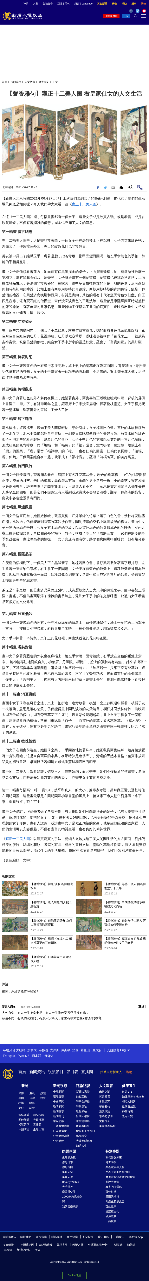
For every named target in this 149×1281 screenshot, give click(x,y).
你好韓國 (67, 1167)
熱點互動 (81, 1096)
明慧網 (118, 1244)
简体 (67, 3)
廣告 (114, 3)
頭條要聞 (23, 1114)
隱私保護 (56, 1236)
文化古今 (104, 1121)
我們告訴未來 (114, 1157)
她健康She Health (133, 1096)
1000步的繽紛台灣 (72, 1199)
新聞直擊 (58, 1111)
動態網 (131, 1244)
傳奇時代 (111, 1162)
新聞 (24, 1086)
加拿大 (32, 1050)
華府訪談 (58, 1121)
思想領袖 (81, 1111)
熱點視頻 (38, 1114)
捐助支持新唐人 (111, 1072)
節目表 (72, 1072)
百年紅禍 (111, 1191)
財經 (32, 1102)
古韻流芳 (104, 1101)
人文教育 (29, 81)
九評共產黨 (112, 1181)
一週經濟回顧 (61, 1126)
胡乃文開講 (129, 1101)
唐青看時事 (83, 1126)
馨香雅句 (43, 81)
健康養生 (129, 1086)
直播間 (87, 1072)
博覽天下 (23, 1124)
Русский (23, 1055)
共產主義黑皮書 (115, 1201)
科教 (32, 1108)
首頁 (4, 81)
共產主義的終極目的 (118, 1172)
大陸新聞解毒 (84, 1140)
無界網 (8, 1249)
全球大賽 (38, 1129)
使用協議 (72, 1236)
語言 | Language (83, 3)
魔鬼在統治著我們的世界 (120, 1177)
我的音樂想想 (70, 1206)
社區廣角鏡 (60, 1131)
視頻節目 (15, 81)
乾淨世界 (62, 1244)
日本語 (36, 1055)
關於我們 (25, 1236)
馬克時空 (81, 1135)
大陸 (21, 1108)
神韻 (25, 3)
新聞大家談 (83, 1091)
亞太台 (97, 1050)
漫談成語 (104, 1111)
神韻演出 (23, 1129)
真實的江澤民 (114, 1186)
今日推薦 (38, 1119)
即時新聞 (23, 1119)
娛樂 (43, 1093)
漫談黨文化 (112, 1211)
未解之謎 (104, 1091)
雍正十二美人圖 (84, 204)
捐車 (133, 3)
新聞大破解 (83, 1116)
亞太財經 (58, 1140)
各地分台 (48, 3)
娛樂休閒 (69, 1151)
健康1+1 (127, 1091)
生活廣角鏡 (69, 1157)
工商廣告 (111, 1221)
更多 (38, 1249)
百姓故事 (111, 1206)
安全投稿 (87, 1236)
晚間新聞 (58, 1106)
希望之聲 (77, 1244)
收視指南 (41, 1236)
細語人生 (81, 1145)
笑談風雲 (104, 1096)
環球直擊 (58, 1096)
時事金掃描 (83, 1101)
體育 (43, 1098)
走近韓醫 (127, 1116)
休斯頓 (65, 1050)
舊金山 (85, 1050)
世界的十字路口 (85, 1131)
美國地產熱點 (107, 1126)
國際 (21, 1093)
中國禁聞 (58, 1101)
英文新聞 (102, 3)
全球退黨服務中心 (99, 1244)
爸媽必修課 (106, 1116)
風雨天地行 (112, 1196)
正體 (59, 3)
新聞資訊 (37, 1072)
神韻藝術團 (27, 1244)
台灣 (32, 1098)
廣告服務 (103, 1236)
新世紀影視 (23, 1249)
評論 (21, 1102)
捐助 (124, 3)
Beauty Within (70, 1181)
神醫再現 (127, 1111)
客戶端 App (136, 1236)
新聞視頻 (60, 1086)
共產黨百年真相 (115, 1167)
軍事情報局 (83, 1121)
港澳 (32, 1093)
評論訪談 (83, 1086)
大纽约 (20, 1050)
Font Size (130, 187)
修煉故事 (111, 1216)
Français (9, 1055)
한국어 (48, 1055)
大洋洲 (54, 1050)
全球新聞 (58, 1091)
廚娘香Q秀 (68, 1191)
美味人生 (67, 1177)
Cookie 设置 (74, 1275)
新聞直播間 (112, 16)
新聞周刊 (58, 1116)
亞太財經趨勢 (61, 1135)
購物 (143, 3)
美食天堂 (67, 1172)
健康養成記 (129, 1106)
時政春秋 (81, 1106)
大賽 (35, 3)
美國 (21, 1098)
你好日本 (67, 1162)
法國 (75, 1050)
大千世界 (67, 1186)
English (125, 1050)
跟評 (141, 1006)
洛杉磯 (43, 1050)
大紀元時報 (45, 1244)
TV (127, 16)
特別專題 (113, 1151)
